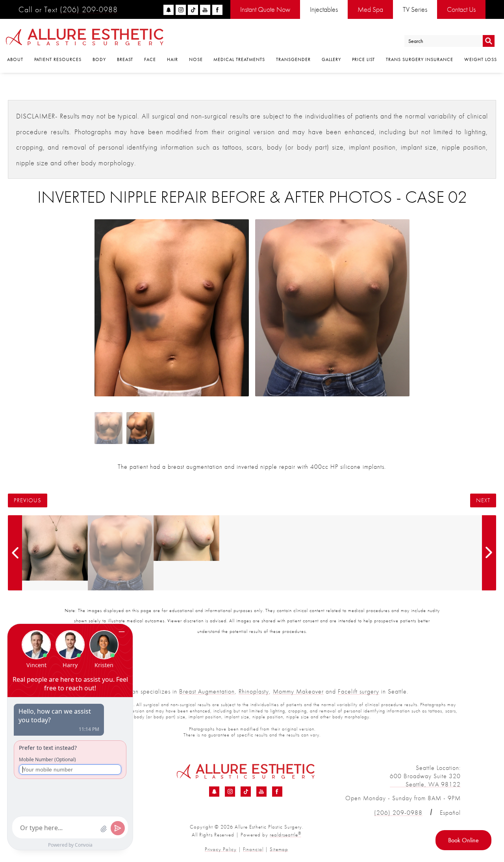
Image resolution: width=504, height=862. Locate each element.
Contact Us (461, 9)
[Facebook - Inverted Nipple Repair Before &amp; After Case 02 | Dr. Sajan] (277, 791)
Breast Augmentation (207, 691)
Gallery (331, 59)
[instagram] (181, 10)
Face (150, 59)
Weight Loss (480, 59)
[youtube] (205, 10)
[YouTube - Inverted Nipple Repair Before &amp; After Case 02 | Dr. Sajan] (261, 791)
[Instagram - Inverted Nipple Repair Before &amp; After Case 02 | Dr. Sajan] (230, 791)
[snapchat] (168, 10)
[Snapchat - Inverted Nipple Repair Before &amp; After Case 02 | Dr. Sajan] (214, 791)
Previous (27, 500)
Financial (253, 849)
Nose (196, 59)
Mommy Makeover (298, 691)
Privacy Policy (221, 849)
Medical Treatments (239, 59)
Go (489, 41)
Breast (125, 59)
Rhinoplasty (254, 691)
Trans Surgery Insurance (419, 59)
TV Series (415, 9)
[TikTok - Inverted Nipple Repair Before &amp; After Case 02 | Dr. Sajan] (246, 791)
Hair (172, 59)
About (15, 59)
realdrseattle (285, 834)
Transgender (293, 59)
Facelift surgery (358, 691)
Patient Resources (58, 59)
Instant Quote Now (265, 9)
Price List (363, 59)
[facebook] (217, 10)
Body (99, 59)
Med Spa (370, 9)
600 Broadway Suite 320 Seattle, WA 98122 (425, 780)
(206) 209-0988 (89, 9)
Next (483, 500)
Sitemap (279, 849)
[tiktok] (193, 10)
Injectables (324, 9)
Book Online (463, 840)
